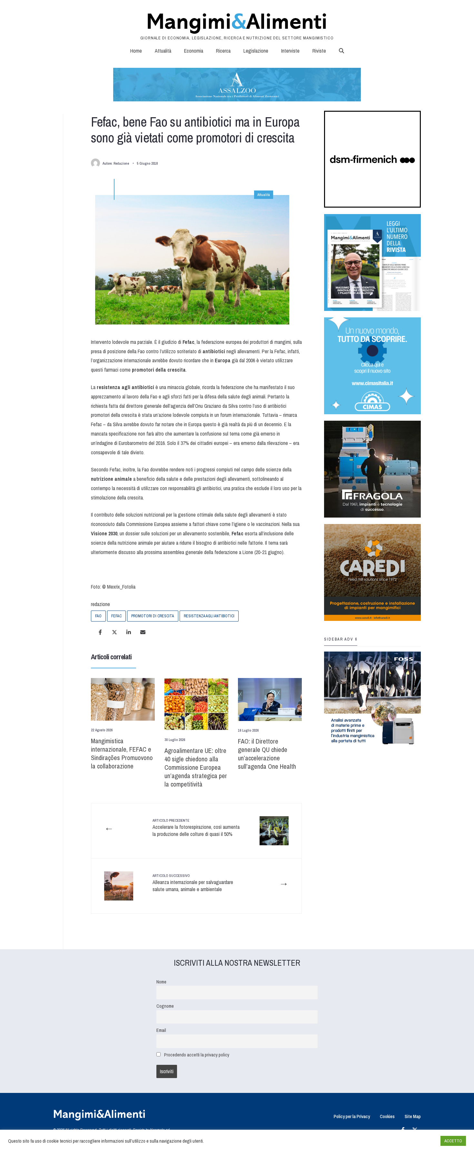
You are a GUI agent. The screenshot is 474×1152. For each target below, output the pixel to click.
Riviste (319, 50)
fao (98, 616)
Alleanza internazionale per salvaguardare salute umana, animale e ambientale (193, 883)
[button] (341, 50)
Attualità (163, 50)
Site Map (413, 1116)
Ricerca (223, 50)
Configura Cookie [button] (420, 1141)
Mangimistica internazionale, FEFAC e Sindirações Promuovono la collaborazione (122, 753)
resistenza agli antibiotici (209, 616)
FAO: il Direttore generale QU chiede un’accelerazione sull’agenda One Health (267, 754)
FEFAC (116, 616)
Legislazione (255, 50)
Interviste (290, 50)
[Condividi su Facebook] (100, 632)
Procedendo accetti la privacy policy (196, 1055)
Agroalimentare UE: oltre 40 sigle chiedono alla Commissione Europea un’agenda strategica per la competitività (195, 767)
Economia (193, 50)
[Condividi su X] (114, 632)
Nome (161, 982)
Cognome (165, 1006)
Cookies (387, 1116)
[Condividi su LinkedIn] (128, 632)
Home (136, 50)
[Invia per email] (142, 632)
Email (161, 1030)
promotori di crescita (152, 616)
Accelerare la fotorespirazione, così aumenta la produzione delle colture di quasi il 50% (196, 828)
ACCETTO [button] (453, 1141)
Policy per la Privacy (352, 1116)
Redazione (121, 163)
